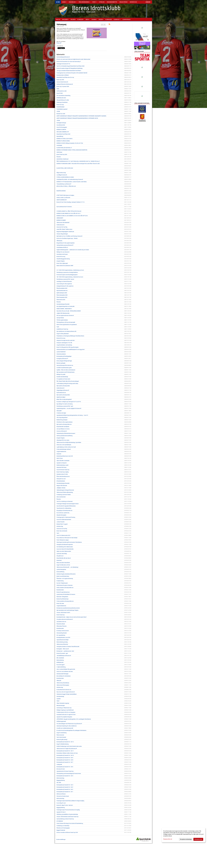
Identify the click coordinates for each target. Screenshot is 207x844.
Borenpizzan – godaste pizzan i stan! (65, 651)
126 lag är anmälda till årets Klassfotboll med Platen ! (69, 70)
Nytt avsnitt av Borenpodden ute (64, 424)
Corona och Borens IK (62, 431)
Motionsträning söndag (62, 642)
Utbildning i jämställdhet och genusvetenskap (67, 814)
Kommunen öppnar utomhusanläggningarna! (67, 274)
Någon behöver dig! (61, 172)
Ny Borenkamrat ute (61, 392)
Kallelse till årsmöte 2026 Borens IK (65, 84)
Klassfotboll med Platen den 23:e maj (65, 77)
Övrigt (94, 2)
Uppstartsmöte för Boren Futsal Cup (65, 771)
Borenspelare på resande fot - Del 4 (65, 784)
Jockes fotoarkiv (61, 521)
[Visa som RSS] (109, 24)
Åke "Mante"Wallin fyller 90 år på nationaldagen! (68, 381)
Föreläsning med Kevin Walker (64, 494)
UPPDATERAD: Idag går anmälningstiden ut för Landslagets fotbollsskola (74, 719)
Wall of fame (60, 458)
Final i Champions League (63, 540)
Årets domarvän (60, 735)
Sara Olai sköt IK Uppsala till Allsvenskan (66, 506)
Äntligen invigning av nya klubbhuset (65, 710)
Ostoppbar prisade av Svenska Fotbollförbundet (68, 646)
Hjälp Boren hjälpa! (61, 397)
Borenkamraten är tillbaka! (63, 75)
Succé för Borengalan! (62, 127)
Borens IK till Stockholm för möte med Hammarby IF (69, 61)
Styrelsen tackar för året (62, 474)
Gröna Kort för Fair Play (62, 227)
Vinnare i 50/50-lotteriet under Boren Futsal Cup (67, 816)
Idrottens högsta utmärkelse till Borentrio (66, 574)
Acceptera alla (198, 839)
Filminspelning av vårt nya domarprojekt (66, 322)
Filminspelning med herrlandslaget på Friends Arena (69, 773)
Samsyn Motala (60, 317)
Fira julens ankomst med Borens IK (65, 619)
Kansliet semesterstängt (62, 376)
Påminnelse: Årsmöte (61, 626)
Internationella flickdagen (62, 673)
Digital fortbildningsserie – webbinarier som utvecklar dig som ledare (73, 249)
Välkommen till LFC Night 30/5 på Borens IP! (67, 748)
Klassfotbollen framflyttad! (63, 426)
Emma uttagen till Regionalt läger (64, 360)
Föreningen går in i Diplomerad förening (66, 517)
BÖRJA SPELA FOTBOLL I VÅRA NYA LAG (66, 186)
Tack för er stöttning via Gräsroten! (65, 501)
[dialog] (183, 835)
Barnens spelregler (61, 363)
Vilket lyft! (59, 680)
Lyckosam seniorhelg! (62, 553)
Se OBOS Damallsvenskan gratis (64, 367)
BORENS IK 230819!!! (61, 129)
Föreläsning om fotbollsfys (63, 825)
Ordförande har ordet (61, 91)
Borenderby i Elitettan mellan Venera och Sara (67, 753)
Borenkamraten (60, 589)
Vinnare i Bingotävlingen (62, 233)
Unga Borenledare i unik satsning (64, 345)
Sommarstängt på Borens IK (63, 57)
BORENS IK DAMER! (61, 220)
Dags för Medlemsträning (63, 744)
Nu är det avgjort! (61, 664)
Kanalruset (59, 560)
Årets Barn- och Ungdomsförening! (65, 578)
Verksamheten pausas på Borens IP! (65, 245)
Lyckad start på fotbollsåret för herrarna (66, 594)
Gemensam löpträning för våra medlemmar (67, 725)
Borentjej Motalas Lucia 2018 (63, 637)
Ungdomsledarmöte (61, 451)
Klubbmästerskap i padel (62, 465)
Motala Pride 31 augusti (62, 524)
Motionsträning (60, 660)
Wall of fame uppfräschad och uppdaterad (67, 324)
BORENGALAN (60, 662)
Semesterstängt (60, 696)
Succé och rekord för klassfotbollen (65, 549)
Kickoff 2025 (60, 93)
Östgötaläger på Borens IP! (63, 390)
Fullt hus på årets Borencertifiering (64, 435)
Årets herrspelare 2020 (62, 297)
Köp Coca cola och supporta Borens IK (66, 691)
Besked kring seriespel (62, 419)
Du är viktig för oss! (61, 803)
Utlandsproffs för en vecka (63, 440)
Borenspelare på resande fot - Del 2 (65, 789)
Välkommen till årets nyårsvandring (65, 492)
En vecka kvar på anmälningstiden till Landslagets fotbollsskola (71, 730)
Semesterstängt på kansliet (63, 304)
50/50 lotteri (59, 152)
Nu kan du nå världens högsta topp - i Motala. (67, 238)
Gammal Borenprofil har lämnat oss (65, 365)
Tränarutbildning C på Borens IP (64, 184)
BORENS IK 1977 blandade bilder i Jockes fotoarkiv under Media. (72, 181)
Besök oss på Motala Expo (63, 576)
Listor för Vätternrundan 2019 (63, 535)
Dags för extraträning (61, 732)
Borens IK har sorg (61, 256)
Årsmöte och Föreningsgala (63, 828)
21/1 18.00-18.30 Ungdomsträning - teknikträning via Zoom (70, 270)
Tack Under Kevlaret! (61, 737)
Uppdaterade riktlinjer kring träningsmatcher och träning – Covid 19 (72, 415)
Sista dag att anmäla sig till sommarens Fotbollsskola (69, 542)
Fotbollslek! (59, 145)
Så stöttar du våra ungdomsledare (64, 422)
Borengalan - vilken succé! (63, 648)
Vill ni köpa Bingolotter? (62, 417)
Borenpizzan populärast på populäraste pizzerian (68, 608)
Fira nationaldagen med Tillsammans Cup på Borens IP (69, 723)
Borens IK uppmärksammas (63, 592)
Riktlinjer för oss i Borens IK (63, 252)
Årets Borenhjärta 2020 (62, 288)
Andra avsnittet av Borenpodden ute (65, 587)
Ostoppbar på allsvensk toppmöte (65, 544)
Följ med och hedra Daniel (63, 796)
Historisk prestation (61, 354)
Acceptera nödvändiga (186, 839)
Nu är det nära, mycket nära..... (63, 512)
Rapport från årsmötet (62, 485)
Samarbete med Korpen (62, 254)
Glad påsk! (59, 410)
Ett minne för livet (61, 769)
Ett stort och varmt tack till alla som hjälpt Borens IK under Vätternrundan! (73, 59)
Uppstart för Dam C (61, 812)
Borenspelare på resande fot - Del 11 (65, 750)
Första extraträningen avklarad (64, 449)
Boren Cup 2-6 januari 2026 (63, 86)
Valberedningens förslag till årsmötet (65, 490)
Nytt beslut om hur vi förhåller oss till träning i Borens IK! (69, 236)
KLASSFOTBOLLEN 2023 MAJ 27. (64, 147)
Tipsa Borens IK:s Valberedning (64, 508)
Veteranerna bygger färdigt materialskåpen (67, 694)
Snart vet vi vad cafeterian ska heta (65, 671)
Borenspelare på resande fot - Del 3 (65, 787)
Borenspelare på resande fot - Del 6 (65, 766)
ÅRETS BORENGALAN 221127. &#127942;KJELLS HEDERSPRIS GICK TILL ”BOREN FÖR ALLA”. (78, 161)
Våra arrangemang (84, 2)
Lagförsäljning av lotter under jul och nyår (66, 447)
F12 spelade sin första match (63, 379)
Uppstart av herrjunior (62, 462)
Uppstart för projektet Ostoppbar (64, 716)
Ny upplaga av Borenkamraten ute (64, 510)
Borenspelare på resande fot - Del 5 (65, 775)
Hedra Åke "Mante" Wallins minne (64, 229)
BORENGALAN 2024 (61, 97)
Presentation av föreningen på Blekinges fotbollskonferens (70, 335)
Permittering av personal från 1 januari (65, 279)
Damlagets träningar (61, 122)
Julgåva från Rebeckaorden (63, 313)
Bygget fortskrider (61, 830)
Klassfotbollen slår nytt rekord (64, 558)
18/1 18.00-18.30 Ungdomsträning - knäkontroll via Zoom (70, 277)
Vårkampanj (61, 24)
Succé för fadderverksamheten (64, 519)
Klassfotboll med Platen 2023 (63, 134)
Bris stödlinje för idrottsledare (64, 676)
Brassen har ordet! (61, 113)
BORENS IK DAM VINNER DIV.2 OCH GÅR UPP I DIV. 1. (69, 213)
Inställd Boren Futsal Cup (62, 329)
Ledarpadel (59, 764)
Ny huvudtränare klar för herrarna (64, 206)
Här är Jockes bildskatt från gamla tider (66, 669)
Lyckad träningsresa (61, 569)
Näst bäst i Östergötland (62, 596)
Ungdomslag (72, 2)
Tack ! (58, 533)
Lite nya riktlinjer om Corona (63, 428)
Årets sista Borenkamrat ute (63, 476)
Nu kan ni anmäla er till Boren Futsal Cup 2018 (67, 832)
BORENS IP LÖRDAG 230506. (63, 140)
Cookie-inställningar (60, 839)
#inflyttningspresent (61, 721)
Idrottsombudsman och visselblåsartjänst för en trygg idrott (70, 349)
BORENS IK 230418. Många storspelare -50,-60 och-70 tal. (70, 143)
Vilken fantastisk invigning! (63, 703)
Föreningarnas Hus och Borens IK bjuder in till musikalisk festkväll (72, 72)
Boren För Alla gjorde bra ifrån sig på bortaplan (68, 347)
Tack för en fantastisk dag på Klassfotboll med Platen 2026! (70, 66)
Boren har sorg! (60, 104)
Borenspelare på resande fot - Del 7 (65, 762)
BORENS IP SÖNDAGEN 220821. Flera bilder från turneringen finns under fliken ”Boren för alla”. (78, 163)
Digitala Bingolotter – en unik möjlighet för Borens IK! (69, 408)
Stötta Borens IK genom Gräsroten (65, 585)
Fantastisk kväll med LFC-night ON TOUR (66, 714)
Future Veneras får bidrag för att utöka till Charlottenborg (70, 823)
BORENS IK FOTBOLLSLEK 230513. (65, 138)
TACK (58, 88)
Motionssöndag (60, 778)
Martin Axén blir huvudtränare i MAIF (65, 265)
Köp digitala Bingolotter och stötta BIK (65, 306)
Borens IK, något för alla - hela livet (65, 805)
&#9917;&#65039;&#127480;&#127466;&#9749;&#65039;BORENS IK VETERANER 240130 (77, 118)
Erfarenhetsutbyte (61, 481)
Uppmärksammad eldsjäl (62, 639)
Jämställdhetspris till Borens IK (64, 655)
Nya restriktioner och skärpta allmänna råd (66, 331)
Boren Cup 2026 (60, 79)
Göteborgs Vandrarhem (62, 102)
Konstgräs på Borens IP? (62, 358)
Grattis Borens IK (60, 224)
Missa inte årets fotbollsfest (63, 562)
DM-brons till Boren (61, 794)
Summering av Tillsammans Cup (64, 707)
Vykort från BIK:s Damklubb (63, 460)
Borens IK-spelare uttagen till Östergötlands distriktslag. (70, 68)
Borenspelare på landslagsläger (64, 356)
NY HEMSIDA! (60, 821)
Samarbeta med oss (61, 621)
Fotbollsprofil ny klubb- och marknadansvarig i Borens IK (70, 179)
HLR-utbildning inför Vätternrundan (65, 546)
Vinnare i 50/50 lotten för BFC (63, 612)
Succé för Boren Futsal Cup (63, 469)
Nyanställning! (60, 136)
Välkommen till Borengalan (63, 685)
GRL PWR (59, 782)
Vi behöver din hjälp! (61, 413)
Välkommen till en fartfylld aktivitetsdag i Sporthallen (69, 442)
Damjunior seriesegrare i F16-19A (64, 342)
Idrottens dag (60, 526)
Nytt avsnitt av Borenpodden (63, 385)
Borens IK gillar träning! (62, 739)
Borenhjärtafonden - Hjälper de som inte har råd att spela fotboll (71, 617)
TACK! (58, 701)
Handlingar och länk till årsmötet (64, 281)
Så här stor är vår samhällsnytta (64, 444)
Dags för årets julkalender (63, 333)
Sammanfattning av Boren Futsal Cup (65, 818)
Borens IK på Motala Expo (63, 599)
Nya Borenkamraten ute (62, 290)
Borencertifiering (60, 571)
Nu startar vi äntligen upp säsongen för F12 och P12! (69, 401)
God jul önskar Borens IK (62, 82)
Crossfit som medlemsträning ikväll (65, 728)
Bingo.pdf (59, 43)
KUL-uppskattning (61, 635)
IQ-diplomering (60, 580)
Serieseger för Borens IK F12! (63, 63)
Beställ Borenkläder (61, 190)
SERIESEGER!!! (60, 218)
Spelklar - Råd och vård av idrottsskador (66, 369)
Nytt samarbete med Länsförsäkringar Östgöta (67, 610)
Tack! (58, 326)
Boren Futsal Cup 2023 (62, 154)
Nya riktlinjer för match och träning (65, 404)
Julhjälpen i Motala (61, 487)
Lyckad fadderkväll (61, 351)
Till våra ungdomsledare (62, 320)
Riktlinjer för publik (61, 374)
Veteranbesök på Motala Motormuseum (66, 433)
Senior (63, 2)
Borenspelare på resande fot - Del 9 (65, 757)
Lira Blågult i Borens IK (62, 174)
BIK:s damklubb (60, 657)
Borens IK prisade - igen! (62, 653)
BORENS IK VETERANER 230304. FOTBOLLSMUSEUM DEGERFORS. (72, 150)
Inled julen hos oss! (61, 478)
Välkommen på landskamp (63, 682)
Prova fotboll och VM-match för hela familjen (67, 537)
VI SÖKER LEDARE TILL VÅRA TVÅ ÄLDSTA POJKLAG (69, 211)
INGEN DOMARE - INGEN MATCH (64, 308)
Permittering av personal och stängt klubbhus (67, 272)
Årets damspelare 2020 (62, 295)
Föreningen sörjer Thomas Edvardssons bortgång (68, 809)
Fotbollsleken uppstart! (62, 109)
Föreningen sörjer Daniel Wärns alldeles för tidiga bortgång (70, 800)
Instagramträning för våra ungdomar (65, 286)
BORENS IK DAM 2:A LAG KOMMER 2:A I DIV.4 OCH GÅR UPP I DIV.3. (72, 215)
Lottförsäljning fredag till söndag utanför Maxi (67, 383)
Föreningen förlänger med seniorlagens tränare (68, 503)
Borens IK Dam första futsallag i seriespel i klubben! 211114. (71, 202)
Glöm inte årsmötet (61, 496)
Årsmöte (59, 156)
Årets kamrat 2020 (61, 299)
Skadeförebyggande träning (63, 258)
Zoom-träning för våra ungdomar (64, 283)
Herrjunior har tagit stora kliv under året (66, 340)
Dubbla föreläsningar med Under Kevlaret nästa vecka (69, 746)
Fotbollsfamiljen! (60, 106)
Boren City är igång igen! (62, 263)
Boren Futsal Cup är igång (63, 472)
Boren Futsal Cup (61, 614)
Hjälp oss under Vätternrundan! (64, 551)
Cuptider (59, 698)
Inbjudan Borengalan (61, 515)
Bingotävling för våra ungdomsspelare (65, 243)
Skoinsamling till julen (62, 633)
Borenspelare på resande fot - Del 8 (65, 760)
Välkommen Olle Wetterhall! (63, 222)
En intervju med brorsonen (63, 630)
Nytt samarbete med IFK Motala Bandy (65, 372)
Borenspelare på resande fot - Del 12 (65, 741)
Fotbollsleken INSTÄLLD (62, 247)
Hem (58, 2)
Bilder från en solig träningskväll (64, 399)
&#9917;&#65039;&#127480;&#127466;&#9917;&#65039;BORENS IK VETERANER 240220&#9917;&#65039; (81, 116)
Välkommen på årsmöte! (62, 644)
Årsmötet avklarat (61, 623)
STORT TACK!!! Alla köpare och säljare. (65, 195)
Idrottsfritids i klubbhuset (62, 159)
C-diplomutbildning (61, 667)
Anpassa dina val (167, 839)
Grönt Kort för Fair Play (62, 528)
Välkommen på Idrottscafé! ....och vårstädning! (67, 567)
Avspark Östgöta (61, 261)
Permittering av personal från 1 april (65, 406)
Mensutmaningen (61, 705)
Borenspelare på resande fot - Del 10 (65, 755)
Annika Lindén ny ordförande (63, 197)
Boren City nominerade (62, 530)
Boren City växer (60, 603)
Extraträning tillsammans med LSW (65, 456)
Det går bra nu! (60, 555)
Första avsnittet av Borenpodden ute (65, 601)
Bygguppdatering (61, 780)
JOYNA (58, 111)
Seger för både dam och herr (63, 565)
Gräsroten (59, 453)
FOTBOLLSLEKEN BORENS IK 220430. (65, 177)
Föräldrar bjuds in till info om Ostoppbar (66, 712)
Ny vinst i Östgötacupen (62, 583)
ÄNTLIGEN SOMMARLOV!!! (63, 131)
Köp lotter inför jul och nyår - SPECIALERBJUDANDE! (69, 311)
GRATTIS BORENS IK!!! (62, 199)
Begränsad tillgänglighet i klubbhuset (65, 231)
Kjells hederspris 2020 (62, 292)
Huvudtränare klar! (61, 125)
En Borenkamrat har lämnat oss (64, 689)
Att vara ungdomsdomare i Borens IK (65, 315)
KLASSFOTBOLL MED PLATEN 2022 (65, 168)
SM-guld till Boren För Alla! (63, 100)
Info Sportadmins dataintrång (63, 95)
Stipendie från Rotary (61, 467)
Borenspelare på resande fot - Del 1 (65, 791)
